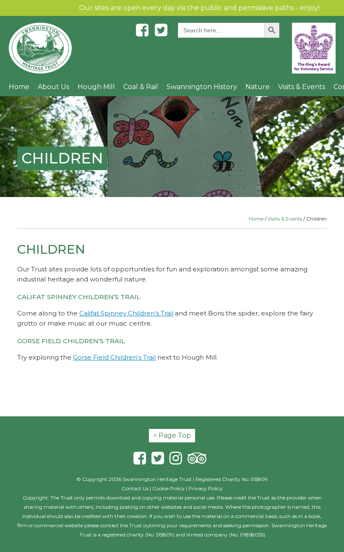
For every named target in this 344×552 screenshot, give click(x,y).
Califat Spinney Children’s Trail (126, 313)
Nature (257, 87)
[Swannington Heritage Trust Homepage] (40, 48)
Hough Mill (96, 87)
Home (19, 87)
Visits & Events (301, 87)
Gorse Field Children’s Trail (114, 357)
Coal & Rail (140, 87)
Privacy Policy (205, 488)
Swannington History (202, 87)
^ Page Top (172, 435)
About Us (53, 87)
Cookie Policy (168, 488)
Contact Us (135, 488)
